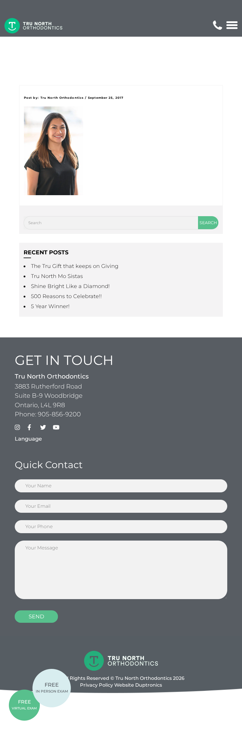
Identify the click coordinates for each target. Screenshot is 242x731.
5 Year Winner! (50, 306)
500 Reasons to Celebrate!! (66, 296)
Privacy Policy (96, 685)
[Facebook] (33, 429)
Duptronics (148, 685)
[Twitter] (45, 429)
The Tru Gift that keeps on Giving (74, 266)
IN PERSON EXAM (52, 687)
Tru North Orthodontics (62, 98)
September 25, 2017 (105, 98)
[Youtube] (58, 429)
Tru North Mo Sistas (57, 276)
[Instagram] (20, 429)
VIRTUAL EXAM (24, 704)
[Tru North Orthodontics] (33, 25)
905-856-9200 (59, 414)
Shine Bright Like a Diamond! (70, 286)
